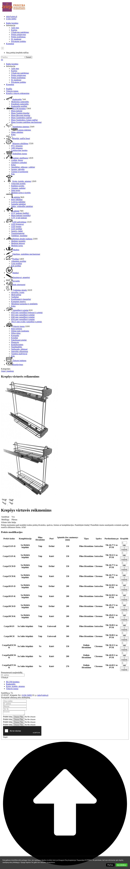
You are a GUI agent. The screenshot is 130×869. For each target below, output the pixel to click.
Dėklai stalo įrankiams (20, 331)
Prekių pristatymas (18, 34)
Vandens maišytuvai (19, 354)
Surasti (28, 57)
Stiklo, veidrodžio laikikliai (22, 206)
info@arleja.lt (11, 16)
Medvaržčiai (16, 295)
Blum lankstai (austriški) (21, 215)
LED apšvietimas (19, 222)
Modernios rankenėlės (20, 102)
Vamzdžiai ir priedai (20, 310)
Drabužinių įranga (19, 154)
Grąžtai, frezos (17, 160)
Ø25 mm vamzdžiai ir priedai (23, 315)
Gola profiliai (16, 263)
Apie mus (15, 28)
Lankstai (15, 211)
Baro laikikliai (16, 199)
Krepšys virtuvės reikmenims (17, 93)
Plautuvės (15, 342)
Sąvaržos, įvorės (17, 292)
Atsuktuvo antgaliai (19, 162)
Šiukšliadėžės (16, 347)
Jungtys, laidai (17, 231)
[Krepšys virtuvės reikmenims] (29, 438)
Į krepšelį (124, 549)
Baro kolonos (16, 329)
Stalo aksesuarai (18, 284)
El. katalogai (16, 39)
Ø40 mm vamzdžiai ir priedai (23, 317)
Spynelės (16, 281)
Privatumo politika (18, 41)
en (2, 60)
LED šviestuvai (17, 224)
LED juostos (16, 226)
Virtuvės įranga (12, 91)
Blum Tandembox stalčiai (21, 118)
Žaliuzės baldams (19, 360)
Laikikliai (16, 197)
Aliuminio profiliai (18, 261)
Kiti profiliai (16, 266)
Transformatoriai (17, 233)
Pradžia (9, 89)
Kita (13, 174)
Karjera (14, 30)
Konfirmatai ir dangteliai (21, 299)
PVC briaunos (17, 146)
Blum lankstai (16, 111)
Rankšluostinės (17, 345)
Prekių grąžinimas (18, 37)
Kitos (13, 134)
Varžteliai (15, 297)
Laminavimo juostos (19, 150)
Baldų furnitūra (12, 23)
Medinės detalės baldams (22, 239)
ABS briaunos (17, 148)
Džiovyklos (15, 333)
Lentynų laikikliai (18, 202)
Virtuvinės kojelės (18, 183)
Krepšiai (14, 338)
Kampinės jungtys (18, 301)
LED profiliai (16, 229)
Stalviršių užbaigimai (19, 351)
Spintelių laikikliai (18, 204)
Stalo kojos (15, 190)
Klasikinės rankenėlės (20, 104)
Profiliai (15, 259)
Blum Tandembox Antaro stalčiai (24, 120)
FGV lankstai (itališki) (20, 213)
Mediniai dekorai (18, 243)
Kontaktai (10, 44)
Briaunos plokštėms (20, 143)
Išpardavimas (17, 364)
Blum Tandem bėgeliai (20, 113)
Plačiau (110, 865)
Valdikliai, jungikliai (19, 236)
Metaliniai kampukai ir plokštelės (24, 304)
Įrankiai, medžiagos (20, 158)
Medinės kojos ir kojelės (21, 193)
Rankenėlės (17, 99)
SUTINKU (121, 865)
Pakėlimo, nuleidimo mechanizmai (26, 254)
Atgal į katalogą (7, 371)
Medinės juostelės (18, 241)
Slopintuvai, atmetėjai (21, 277)
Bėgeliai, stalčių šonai (21, 138)
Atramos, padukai (18, 188)
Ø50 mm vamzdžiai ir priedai (23, 319)
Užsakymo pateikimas (20, 32)
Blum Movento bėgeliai (20, 115)
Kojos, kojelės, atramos (21, 181)
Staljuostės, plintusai (19, 349)
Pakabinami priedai (19, 340)
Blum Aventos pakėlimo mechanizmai (26, 122)
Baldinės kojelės (17, 186)
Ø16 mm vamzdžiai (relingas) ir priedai (27, 312)
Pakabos (15, 250)
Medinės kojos (17, 246)
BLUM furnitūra (19, 108)
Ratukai (15, 273)
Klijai (13, 165)
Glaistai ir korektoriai (19, 172)
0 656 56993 (11, 19)
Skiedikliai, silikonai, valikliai (23, 167)
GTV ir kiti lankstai (19, 218)
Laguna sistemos (24, 130)
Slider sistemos (17, 132)
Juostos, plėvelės (18, 169)
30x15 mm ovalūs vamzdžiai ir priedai (26, 322)
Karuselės (15, 335)
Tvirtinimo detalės (19, 290)
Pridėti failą (7, 717)
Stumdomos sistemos (20, 127)
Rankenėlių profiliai (19, 106)
